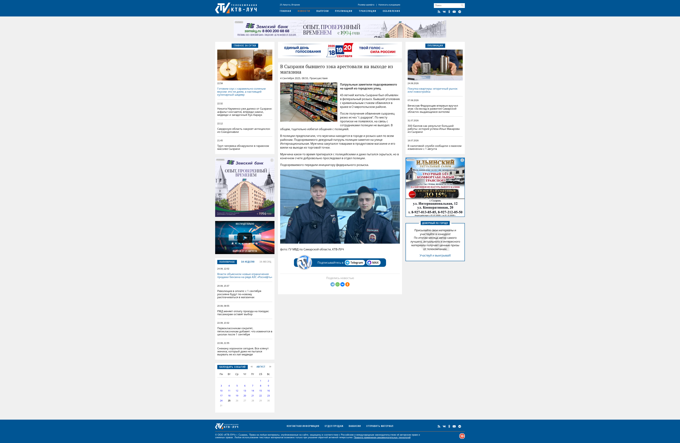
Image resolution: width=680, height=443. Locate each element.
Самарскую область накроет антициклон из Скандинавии (243, 130)
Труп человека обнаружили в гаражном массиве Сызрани (243, 147)
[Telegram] (332, 284)
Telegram (356, 263)
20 (244, 395)
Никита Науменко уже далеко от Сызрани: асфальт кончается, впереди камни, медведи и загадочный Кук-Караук (244, 112)
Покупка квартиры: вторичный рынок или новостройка (433, 90)
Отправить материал (379, 426)
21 (252, 395)
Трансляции (367, 11)
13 (244, 390)
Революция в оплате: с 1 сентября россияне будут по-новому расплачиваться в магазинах (239, 294)
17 (221, 395)
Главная (285, 11)
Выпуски (322, 11)
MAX (375, 263)
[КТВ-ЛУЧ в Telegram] (459, 11)
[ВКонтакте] (342, 284)
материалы (273, 434)
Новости (304, 11)
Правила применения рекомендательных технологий (382, 437)
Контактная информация (303, 426)
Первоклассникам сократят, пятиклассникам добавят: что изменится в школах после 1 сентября (244, 331)
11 (229, 390)
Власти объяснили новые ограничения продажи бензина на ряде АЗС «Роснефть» (244, 275)
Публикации (343, 11)
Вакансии (355, 426)
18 (229, 395)
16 (268, 390)
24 (221, 400)
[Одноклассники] (347, 284)
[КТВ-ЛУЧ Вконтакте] (444, 11)
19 (237, 395)
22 (260, 395)
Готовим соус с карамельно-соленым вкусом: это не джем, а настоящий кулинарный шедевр (241, 91)
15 (260, 390)
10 (221, 390)
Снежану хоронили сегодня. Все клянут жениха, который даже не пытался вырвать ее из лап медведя (243, 351)
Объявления (391, 11)
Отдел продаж (334, 426)
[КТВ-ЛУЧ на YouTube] (454, 11)
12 (237, 390)
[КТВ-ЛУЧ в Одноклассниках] (449, 11)
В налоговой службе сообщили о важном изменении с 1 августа (434, 147)
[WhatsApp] (337, 284)
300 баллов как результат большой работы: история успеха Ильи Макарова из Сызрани (434, 129)
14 (252, 390)
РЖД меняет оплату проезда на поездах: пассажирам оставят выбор (243, 312)
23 (268, 395)
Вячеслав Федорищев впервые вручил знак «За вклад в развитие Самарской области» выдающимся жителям (433, 108)
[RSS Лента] (439, 11)
